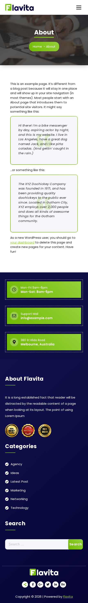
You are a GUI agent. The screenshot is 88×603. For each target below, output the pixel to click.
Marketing (18, 490)
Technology (19, 508)
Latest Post (19, 481)
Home (37, 46)
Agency (16, 464)
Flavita (68, 596)
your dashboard (22, 242)
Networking (19, 499)
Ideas (15, 473)
